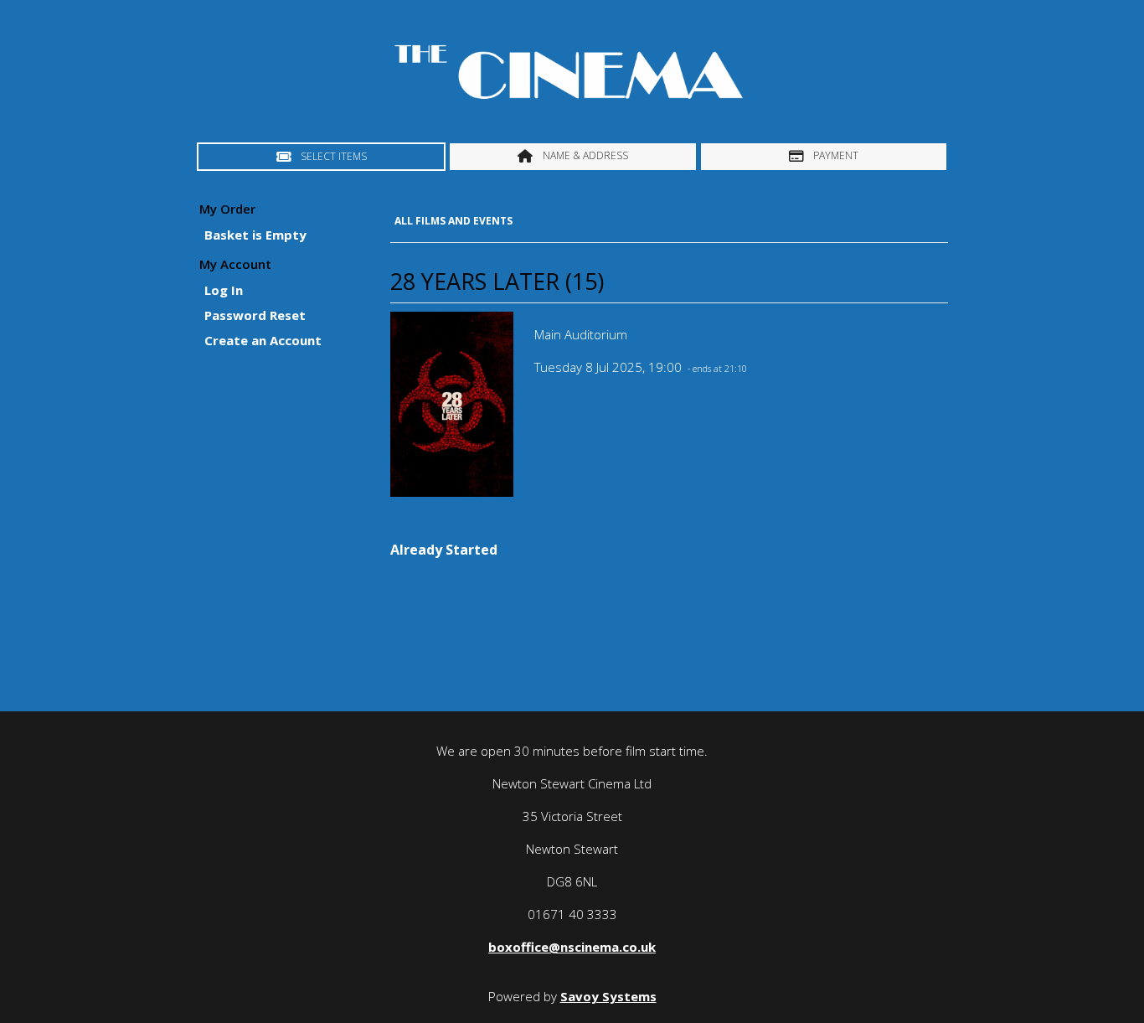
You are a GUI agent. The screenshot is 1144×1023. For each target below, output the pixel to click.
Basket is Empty (255, 234)
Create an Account (263, 340)
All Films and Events (453, 221)
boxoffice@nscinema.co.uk (572, 946)
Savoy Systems (608, 996)
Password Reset (255, 315)
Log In (223, 290)
